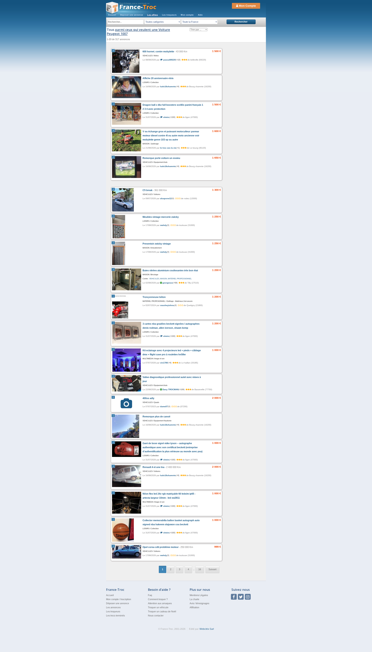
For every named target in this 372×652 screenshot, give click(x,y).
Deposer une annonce (131, 15)
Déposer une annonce (117, 603)
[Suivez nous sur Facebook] (234, 597)
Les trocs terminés (115, 615)
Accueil (112, 15)
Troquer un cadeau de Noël (162, 611)
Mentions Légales (199, 595)
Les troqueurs (169, 15)
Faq (150, 595)
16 (199, 569)
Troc (138, 7)
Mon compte (187, 15)
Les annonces (113, 607)
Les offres (152, 15)
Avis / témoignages (199, 603)
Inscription (125, 599)
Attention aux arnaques (160, 603)
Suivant (212, 569)
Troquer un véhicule (158, 607)
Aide (200, 15)
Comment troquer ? (158, 599)
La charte (194, 599)
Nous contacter (155, 615)
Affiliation (194, 607)
